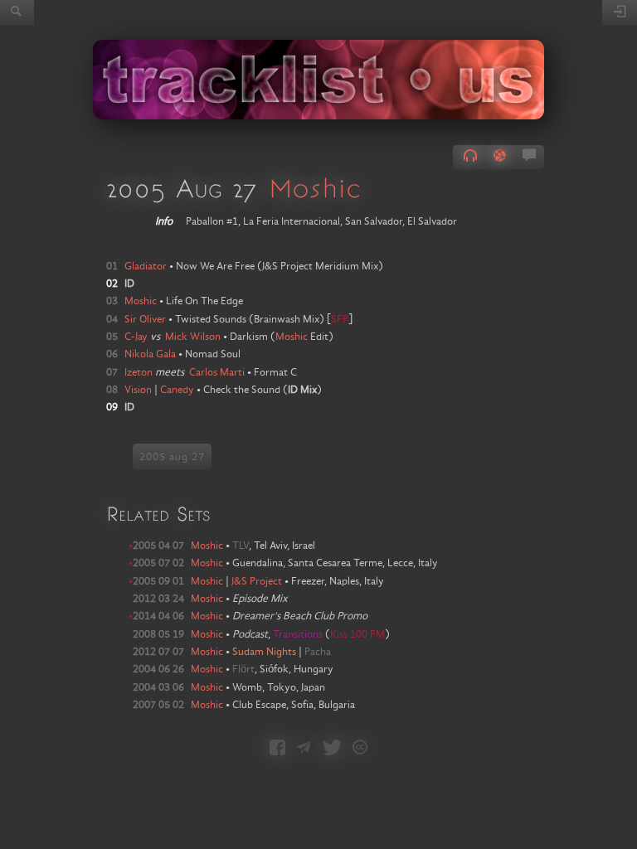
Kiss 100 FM (357, 634)
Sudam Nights (264, 651)
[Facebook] (277, 749)
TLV (240, 545)
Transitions (299, 634)
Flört (243, 669)
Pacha (317, 651)
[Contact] (303, 749)
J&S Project (256, 581)
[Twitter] (332, 749)
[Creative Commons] (360, 749)
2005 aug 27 (172, 457)
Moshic (315, 187)
